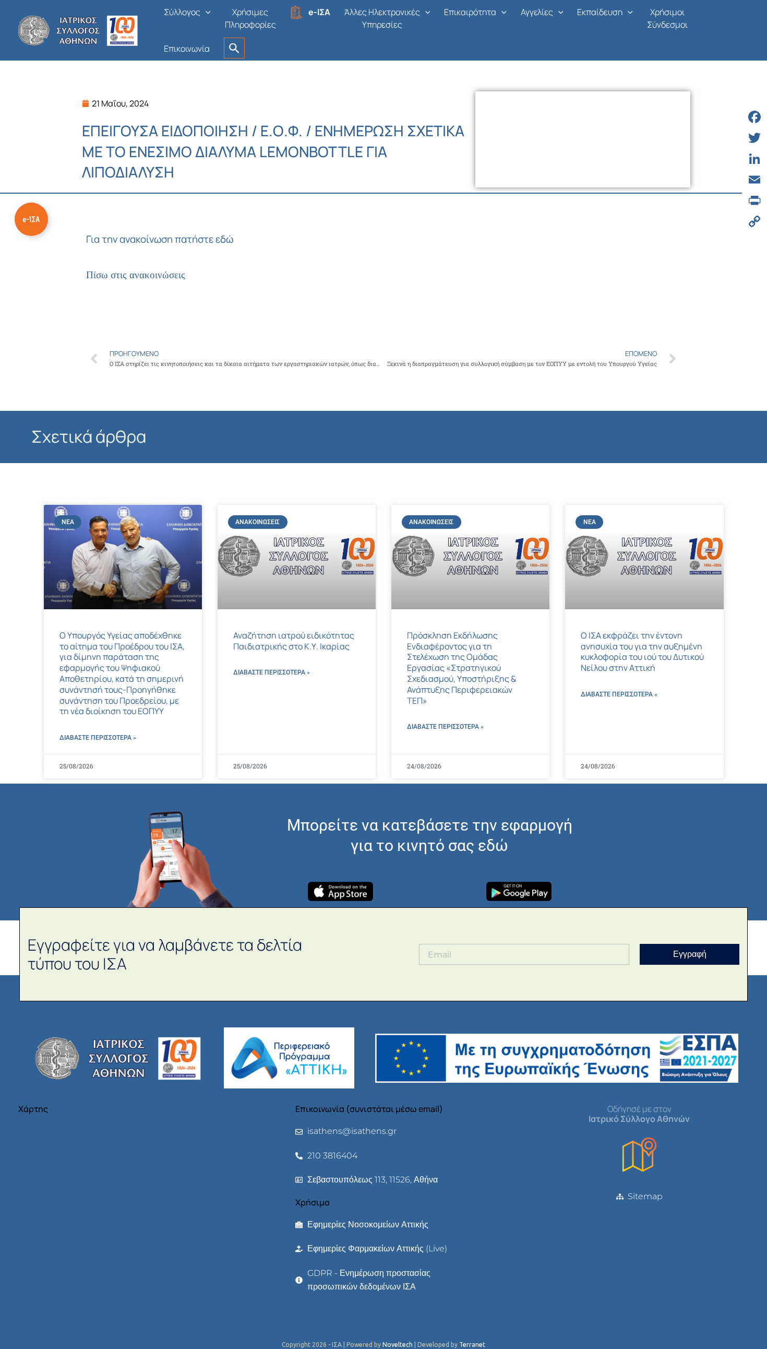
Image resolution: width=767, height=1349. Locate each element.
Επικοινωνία (187, 48)
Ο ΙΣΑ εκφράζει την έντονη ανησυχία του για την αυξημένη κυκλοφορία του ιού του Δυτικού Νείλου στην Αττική (642, 651)
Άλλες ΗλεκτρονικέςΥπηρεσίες (382, 18)
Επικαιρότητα (470, 12)
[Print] (754, 200)
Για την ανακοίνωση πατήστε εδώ (159, 239)
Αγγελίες (537, 12)
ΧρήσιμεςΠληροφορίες (250, 18)
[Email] (754, 179)
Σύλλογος (182, 12)
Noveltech (397, 1344)
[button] (205, 12)
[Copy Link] (754, 221)
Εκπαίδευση (599, 12)
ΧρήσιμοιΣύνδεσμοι (667, 18)
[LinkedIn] (754, 158)
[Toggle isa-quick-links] (31, 219)
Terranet (472, 1344)
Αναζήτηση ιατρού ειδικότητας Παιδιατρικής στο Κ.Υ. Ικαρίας (293, 641)
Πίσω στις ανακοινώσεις (135, 274)
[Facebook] (754, 116)
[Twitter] (754, 137)
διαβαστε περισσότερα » (97, 737)
